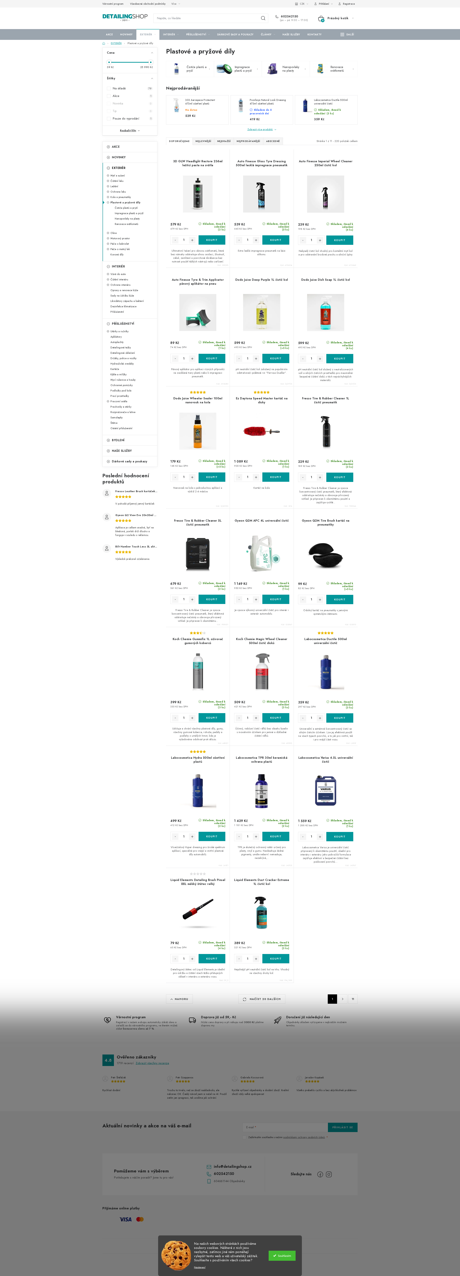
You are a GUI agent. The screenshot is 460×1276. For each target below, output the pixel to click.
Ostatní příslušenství (121, 428)
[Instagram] (329, 1174)
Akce (132, 96)
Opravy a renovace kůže (124, 290)
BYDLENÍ (118, 440)
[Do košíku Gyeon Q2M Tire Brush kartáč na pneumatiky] (339, 599)
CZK (302, 4)
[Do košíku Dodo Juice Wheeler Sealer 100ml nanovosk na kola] (212, 477)
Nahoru (181, 999)
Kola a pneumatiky (121, 197)
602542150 (289, 16)
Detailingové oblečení (123, 353)
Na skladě (132, 88)
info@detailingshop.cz (233, 1166)
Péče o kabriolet (120, 244)
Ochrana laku (118, 191)
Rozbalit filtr (128, 130)
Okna (114, 233)
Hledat (263, 18)
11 (353, 999)
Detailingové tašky (121, 347)
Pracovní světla (119, 401)
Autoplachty (117, 342)
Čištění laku (117, 181)
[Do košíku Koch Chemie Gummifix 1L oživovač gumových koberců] (212, 717)
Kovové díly (117, 254)
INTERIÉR (118, 266)
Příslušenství (117, 312)
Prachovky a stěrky (121, 407)
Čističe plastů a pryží (126, 208)
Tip (132, 111)
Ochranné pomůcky (122, 385)
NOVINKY (119, 157)
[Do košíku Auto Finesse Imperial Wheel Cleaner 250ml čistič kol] (339, 240)
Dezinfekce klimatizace (123, 306)
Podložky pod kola (121, 390)
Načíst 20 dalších (265, 999)
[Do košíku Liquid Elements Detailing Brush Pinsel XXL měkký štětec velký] (212, 958)
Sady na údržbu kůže (122, 295)
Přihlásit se (342, 1127)
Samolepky (117, 417)
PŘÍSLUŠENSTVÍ (123, 324)
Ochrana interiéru (121, 285)
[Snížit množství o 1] (175, 240)
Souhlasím (284, 1256)
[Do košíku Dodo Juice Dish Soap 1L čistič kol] (339, 358)
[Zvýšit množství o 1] (192, 240)
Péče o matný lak (120, 249)
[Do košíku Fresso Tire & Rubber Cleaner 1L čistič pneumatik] (339, 477)
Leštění (114, 186)
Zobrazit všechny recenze (152, 1063)
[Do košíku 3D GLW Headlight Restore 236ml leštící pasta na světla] (212, 240)
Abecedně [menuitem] (273, 141)
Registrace (349, 4)
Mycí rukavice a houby (123, 380)
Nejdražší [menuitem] (224, 141)
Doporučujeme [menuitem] (179, 141)
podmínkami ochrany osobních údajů (304, 1137)
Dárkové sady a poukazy (129, 461)
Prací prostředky (120, 396)
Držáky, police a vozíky (124, 358)
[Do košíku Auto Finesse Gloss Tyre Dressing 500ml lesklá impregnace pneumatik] (275, 240)
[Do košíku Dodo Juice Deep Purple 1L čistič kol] (275, 358)
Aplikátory (116, 337)
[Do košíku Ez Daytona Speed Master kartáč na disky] (275, 477)
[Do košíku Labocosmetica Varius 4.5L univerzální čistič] (339, 836)
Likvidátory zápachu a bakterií (127, 301)
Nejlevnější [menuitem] (203, 141)
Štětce (114, 423)
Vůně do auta (118, 274)
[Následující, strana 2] (342, 999)
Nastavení (199, 1267)
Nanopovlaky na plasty (127, 218)
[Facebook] (320, 1174)
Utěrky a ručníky (119, 331)
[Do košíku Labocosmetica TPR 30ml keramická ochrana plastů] (275, 836)
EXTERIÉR (118, 168)
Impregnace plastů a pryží (129, 213)
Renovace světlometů (126, 224)
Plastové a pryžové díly (126, 202)
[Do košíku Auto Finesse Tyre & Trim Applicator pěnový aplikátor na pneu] (212, 358)
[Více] (347, 34)
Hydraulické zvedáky (122, 363)
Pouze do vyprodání (132, 118)
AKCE (116, 147)
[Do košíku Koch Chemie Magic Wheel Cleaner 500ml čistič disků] (275, 717)
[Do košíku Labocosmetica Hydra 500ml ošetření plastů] (212, 836)
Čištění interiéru (119, 279)
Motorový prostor (120, 238)
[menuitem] (109, 34)
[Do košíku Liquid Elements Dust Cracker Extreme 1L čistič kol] (275, 958)
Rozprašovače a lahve (123, 412)
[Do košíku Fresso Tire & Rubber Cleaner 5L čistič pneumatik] (212, 599)
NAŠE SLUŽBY (122, 451)
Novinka (132, 103)
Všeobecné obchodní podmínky (148, 4)
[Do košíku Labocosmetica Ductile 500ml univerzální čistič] (339, 718)
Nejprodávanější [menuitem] (248, 141)
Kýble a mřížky (118, 374)
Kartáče (115, 369)
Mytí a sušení (118, 175)
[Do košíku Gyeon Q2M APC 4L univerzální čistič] (275, 599)
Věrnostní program (113, 4)
